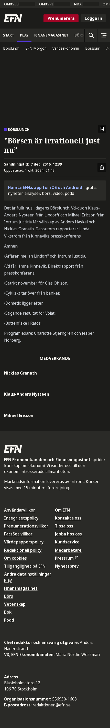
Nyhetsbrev (67, 566)
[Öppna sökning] (90, 35)
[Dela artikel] (101, 167)
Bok (8, 612)
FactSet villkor (18, 534)
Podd (9, 620)
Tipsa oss (64, 526)
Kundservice (67, 542)
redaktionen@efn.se (51, 705)
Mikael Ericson (18, 415)
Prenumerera (61, 18)
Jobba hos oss (68, 534)
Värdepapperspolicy (24, 542)
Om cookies (15, 558)
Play (8, 580)
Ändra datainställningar (27, 574)
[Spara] (102, 129)
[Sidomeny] (103, 35)
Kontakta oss (68, 518)
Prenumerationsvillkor (26, 526)
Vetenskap (15, 604)
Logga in (93, 18)
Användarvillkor (19, 510)
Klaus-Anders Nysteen (26, 394)
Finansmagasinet (21, 588)
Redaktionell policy (23, 550)
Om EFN (62, 510)
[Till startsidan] (13, 18)
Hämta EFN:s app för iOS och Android (45, 187)
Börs (8, 596)
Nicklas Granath (20, 373)
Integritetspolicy (21, 518)
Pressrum (64, 558)
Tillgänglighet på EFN (25, 566)
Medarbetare (68, 550)
